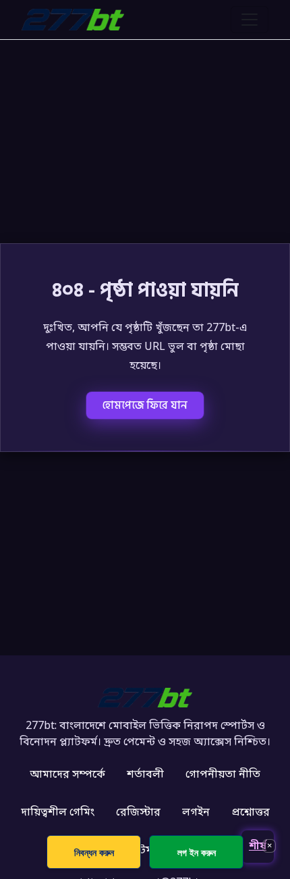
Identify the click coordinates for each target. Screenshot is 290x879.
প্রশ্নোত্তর (250, 812)
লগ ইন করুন (196, 852)
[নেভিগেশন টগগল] (249, 19)
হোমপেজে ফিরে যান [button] (145, 405)
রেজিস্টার (138, 812)
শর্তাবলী (145, 775)
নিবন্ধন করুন (94, 852)
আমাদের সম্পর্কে (67, 775)
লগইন (196, 812)
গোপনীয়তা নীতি (222, 775)
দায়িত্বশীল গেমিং (57, 812)
